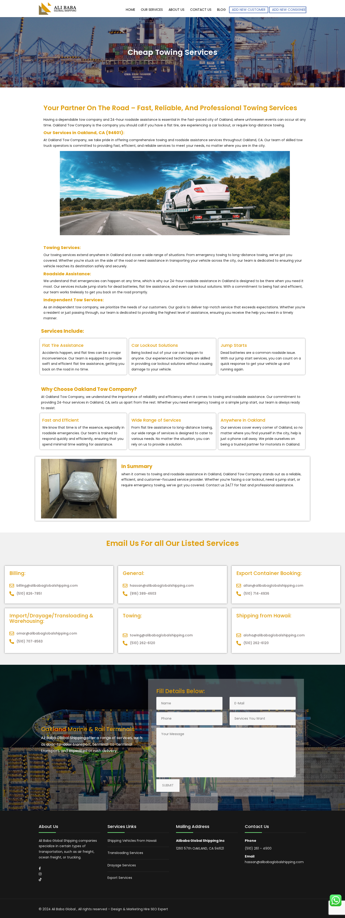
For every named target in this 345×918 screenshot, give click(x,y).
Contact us (200, 9)
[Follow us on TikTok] (40, 879)
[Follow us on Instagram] (40, 874)
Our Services (152, 9)
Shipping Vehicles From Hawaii (132, 840)
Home (130, 9)
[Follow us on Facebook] (40, 868)
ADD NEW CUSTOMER (248, 9)
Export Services (119, 877)
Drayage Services (121, 865)
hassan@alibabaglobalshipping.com (274, 862)
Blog (221, 9)
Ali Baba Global (64, 909)
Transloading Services (125, 852)
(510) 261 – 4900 (258, 848)
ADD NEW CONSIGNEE (289, 9)
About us (176, 9)
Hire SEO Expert (156, 909)
